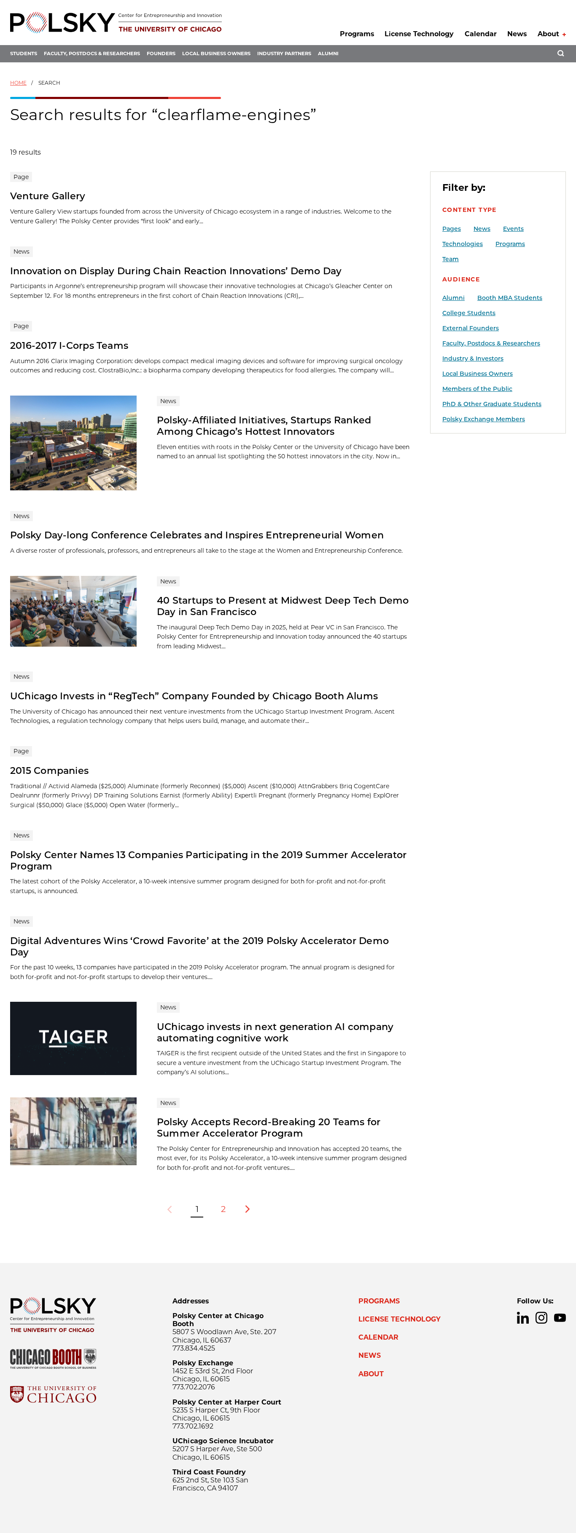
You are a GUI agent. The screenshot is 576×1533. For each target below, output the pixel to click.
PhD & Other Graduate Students (491, 404)
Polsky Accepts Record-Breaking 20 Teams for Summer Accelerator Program (269, 1127)
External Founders (470, 328)
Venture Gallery (47, 196)
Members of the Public (477, 389)
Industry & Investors (472, 358)
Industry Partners (284, 53)
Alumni (328, 53)
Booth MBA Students (509, 298)
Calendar (481, 34)
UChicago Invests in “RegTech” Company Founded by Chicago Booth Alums (194, 696)
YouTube (560, 1318)
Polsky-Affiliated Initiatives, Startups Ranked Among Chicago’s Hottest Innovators (264, 425)
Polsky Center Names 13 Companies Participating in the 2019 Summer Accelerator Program (208, 860)
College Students (468, 313)
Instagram (541, 1318)
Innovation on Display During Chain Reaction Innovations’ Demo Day (176, 271)
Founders (161, 53)
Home (18, 83)
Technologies (462, 244)
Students (23, 53)
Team (450, 259)
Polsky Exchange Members (483, 419)
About (548, 34)
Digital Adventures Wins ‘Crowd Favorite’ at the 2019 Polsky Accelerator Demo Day (199, 946)
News (517, 34)
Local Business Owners (216, 53)
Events (513, 229)
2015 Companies (49, 770)
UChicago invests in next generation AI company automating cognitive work (275, 1032)
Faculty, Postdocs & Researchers (92, 53)
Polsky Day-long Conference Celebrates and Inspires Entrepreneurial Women (197, 535)
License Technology (419, 34)
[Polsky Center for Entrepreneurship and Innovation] (116, 22)
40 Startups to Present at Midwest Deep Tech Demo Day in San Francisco (283, 606)
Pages (451, 229)
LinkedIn (523, 1318)
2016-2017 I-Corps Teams (69, 345)
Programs (357, 34)
